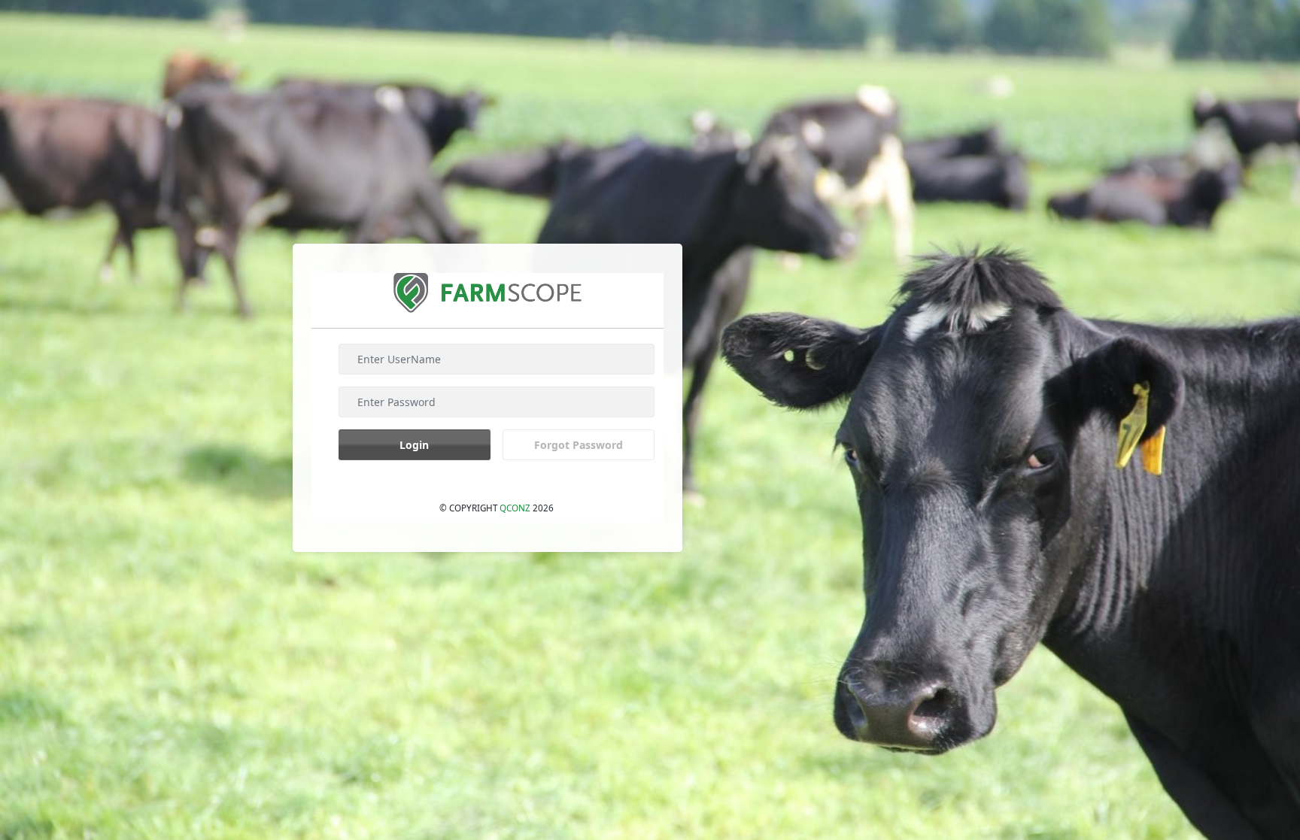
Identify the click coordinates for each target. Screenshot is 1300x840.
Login (414, 445)
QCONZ (515, 508)
